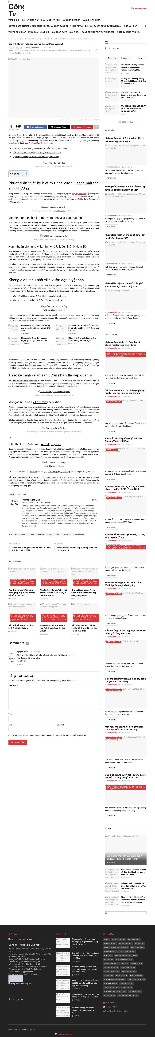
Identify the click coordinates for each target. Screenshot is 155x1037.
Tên (10, 714)
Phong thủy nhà (121, 975)
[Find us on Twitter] (109, 48)
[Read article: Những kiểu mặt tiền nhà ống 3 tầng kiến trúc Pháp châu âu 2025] (126, 251)
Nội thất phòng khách (111, 971)
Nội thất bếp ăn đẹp (128, 967)
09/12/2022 (47, 47)
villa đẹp (35, 222)
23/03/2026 (44, 634)
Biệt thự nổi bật (24, 53)
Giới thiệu (74, 32)
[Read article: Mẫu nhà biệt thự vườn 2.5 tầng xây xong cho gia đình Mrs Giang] (126, 698)
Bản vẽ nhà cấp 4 (21, 534)
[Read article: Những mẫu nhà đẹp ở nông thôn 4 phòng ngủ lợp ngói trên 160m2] (126, 361)
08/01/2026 (126, 492)
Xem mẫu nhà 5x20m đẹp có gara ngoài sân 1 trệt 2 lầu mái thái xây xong (124, 728)
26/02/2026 (126, 636)
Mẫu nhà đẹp (108, 959)
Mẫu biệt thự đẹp (71, 20)
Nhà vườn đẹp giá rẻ (111, 963)
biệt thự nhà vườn (79, 193)
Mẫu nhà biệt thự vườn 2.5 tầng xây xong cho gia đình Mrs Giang (125, 680)
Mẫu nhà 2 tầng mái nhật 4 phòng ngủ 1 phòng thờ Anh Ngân (82, 339)
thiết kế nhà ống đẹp (111, 987)
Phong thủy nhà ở (136, 975)
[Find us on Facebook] (105, 48)
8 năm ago (36, 651)
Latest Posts (21, 494)
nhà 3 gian (60, 291)
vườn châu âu (31, 285)
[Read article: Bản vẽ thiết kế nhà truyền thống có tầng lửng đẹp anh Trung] (126, 553)
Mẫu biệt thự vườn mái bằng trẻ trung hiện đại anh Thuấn (37, 152)
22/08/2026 (25, 333)
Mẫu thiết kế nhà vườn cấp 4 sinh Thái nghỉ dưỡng (20, 626)
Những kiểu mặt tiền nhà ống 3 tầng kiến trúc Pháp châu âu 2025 (125, 236)
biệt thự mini (53, 310)
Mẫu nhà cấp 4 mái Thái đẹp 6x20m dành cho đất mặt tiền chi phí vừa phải (84, 628)
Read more (112, 178)
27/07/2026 (25, 343)
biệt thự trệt (20, 285)
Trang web (60, 725)
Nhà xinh (125, 963)
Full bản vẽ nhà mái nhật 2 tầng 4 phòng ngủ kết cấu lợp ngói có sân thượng (125, 392)
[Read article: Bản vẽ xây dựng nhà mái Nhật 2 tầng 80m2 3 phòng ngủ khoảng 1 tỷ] (126, 602)
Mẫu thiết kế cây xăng (124, 959)
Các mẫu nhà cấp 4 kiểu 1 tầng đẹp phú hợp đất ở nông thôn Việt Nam (133, 95)
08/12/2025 (126, 264)
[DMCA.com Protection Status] (15, 978)
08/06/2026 (126, 396)
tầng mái (84, 182)
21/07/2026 (73, 343)
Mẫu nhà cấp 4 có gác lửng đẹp (126, 955)
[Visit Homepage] (16, 8)
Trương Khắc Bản (32, 47)
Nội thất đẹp (108, 975)
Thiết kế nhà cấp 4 (62, 534)
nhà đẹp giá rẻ (51, 444)
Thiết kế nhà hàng (126, 983)
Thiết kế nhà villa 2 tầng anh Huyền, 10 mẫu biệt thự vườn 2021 (40, 148)
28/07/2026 (126, 167)
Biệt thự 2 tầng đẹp (118, 939)
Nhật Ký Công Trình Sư (128, 32)
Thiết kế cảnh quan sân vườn (41, 534)
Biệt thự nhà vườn (137, 947)
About (12, 494)
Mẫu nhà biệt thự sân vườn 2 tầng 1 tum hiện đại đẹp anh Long (39, 296)
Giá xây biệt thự (30, 20)
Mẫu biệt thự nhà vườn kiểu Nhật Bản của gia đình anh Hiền (38, 300)
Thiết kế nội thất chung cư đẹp (115, 991)
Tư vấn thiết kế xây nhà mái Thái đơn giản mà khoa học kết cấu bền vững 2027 (132, 67)
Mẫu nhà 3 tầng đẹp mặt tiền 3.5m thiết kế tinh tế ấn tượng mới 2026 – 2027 (133, 886)
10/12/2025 (126, 215)
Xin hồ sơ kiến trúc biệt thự (127, 995)
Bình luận (13, 685)
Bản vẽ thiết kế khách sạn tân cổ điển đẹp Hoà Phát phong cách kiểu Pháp (133, 872)
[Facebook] (93, 500)
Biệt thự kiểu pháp (125, 943)
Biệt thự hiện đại (110, 943)
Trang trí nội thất (135, 991)
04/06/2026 (126, 733)
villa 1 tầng (40, 402)
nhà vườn (62, 140)
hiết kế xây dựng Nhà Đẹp (59, 471)
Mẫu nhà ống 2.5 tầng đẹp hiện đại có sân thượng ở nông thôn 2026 (125, 632)
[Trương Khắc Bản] (15, 502)
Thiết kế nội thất (17, 32)
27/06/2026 (44, 598)
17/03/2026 (76, 634)
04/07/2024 (126, 685)
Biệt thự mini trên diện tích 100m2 (116, 947)
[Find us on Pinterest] (114, 48)
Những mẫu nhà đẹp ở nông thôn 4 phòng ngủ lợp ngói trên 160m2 (122, 343)
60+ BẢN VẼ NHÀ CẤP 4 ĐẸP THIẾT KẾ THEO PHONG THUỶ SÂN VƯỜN (133, 108)
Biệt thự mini (139, 943)
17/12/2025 (126, 312)
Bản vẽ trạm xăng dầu (127, 951)
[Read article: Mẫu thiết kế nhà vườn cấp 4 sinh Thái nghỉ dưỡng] (22, 613)
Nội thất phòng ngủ (129, 971)
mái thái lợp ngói (76, 285)
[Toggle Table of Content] (23, 174)
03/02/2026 (126, 588)
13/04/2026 (13, 631)
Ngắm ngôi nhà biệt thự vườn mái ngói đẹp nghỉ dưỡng (36, 156)
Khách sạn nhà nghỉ (38, 32)
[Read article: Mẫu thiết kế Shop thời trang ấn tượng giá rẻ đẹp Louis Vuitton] (13, 341)
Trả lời (21, 665)
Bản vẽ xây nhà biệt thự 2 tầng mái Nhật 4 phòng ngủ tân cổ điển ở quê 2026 (125, 488)
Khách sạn (108, 955)
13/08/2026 (125, 878)
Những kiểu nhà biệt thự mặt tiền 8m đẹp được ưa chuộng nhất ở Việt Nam (125, 188)
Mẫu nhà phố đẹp (91, 20)
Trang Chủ (13, 20)
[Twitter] (96, 500)
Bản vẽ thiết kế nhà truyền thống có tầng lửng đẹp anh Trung (125, 536)
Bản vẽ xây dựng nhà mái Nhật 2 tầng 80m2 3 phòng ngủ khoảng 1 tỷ (123, 584)
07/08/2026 (125, 891)
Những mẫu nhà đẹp (111, 967)
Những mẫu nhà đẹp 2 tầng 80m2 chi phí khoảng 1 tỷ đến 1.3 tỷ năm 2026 (133, 81)
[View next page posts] (56, 351)
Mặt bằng (46, 310)
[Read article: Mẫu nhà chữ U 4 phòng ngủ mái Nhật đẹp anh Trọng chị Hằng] (126, 457)
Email (10, 725)
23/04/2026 (76, 598)
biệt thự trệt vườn (59, 211)
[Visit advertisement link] (139, 8)
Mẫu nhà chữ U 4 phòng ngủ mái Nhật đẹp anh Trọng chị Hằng (124, 440)
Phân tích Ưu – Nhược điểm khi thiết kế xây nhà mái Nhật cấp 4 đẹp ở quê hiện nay (83, 327)
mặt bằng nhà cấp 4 (20, 291)
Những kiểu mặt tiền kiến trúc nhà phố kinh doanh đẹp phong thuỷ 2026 (124, 285)
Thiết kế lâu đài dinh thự (136, 979)
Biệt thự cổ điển (133, 939)
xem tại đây (55, 269)
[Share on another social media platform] (96, 127)
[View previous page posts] (52, 351)
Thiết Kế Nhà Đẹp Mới (28, 1029)
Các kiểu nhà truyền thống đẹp (98, 32)
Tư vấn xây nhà (78, 534)
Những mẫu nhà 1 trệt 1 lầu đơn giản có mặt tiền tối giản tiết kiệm (124, 140)
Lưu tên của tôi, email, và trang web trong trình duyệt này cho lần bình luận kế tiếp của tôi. (48, 735)
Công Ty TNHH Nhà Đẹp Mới (40, 502)
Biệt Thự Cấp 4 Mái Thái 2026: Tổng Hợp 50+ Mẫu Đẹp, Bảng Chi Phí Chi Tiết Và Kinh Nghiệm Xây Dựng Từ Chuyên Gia (64, 26)
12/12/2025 (126, 444)
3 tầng (106, 939)
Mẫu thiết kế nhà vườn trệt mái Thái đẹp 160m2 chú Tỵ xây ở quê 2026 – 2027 (53, 592)
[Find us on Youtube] (118, 48)
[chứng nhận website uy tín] (30, 988)
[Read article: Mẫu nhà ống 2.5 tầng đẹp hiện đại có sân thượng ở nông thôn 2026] (126, 650)
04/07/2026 (126, 540)
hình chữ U (50, 246)
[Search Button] (146, 26)
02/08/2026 (73, 333)
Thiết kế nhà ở (127, 987)
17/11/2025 (126, 348)
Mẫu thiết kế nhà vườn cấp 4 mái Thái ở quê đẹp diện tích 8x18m (52, 628)
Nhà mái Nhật (130, 26)
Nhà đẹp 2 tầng (136, 963)
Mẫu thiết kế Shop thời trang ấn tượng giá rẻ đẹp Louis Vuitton (34, 339)
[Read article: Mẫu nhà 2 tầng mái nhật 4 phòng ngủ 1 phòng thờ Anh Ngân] (61, 341)
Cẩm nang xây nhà (50, 20)
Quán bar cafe (59, 32)
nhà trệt (11, 225)
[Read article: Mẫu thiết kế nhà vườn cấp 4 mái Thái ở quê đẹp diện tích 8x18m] (54, 613)
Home (10, 39)
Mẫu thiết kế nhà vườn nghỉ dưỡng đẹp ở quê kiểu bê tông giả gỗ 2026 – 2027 (36, 327)
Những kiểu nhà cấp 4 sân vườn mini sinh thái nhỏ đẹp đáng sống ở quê (83, 592)
